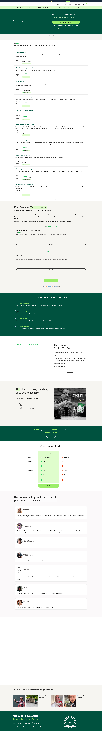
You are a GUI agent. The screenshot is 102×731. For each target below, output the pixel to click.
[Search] (88, 4)
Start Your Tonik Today (65, 22)
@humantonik (48, 690)
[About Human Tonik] (28, 344)
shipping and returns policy (33, 723)
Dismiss (101, 1)
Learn (70, 4)
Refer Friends (77, 4)
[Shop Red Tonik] (51, 251)
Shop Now (68, 1)
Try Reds (51, 269)
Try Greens (51, 244)
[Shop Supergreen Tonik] (51, 226)
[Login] (83, 4)
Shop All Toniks (51, 280)
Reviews (64, 4)
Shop (58, 4)
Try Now (49, 485)
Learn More (70, 371)
